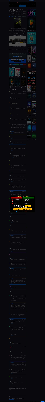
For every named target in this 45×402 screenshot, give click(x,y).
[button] (42, 401)
